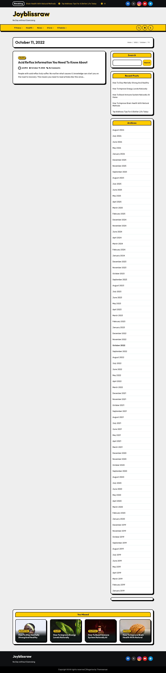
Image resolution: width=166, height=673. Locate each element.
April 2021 (117, 441)
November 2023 (119, 268)
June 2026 (117, 142)
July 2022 (117, 363)
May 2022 (117, 375)
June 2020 (117, 489)
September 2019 (120, 543)
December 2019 (119, 525)
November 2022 (119, 339)
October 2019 (118, 537)
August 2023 (118, 286)
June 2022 (117, 369)
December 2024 (119, 220)
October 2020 (119, 465)
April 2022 (117, 381)
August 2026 (118, 130)
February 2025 (119, 214)
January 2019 (119, 591)
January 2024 (119, 256)
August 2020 (118, 477)
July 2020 (117, 483)
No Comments (54, 68)
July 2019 (117, 555)
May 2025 (117, 196)
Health (29, 28)
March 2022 (118, 387)
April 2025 (117, 202)
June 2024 (117, 232)
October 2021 (118, 405)
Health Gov (24, 631)
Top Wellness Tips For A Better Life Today (130, 112)
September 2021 (120, 411)
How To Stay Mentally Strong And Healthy (131, 83)
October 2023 (118, 274)
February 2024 (119, 250)
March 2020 (118, 507)
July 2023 (117, 291)
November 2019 (119, 531)
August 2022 (118, 357)
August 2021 (118, 417)
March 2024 (118, 244)
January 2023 (119, 327)
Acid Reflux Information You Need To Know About (53, 62)
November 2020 (119, 459)
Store (50, 28)
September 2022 (120, 351)
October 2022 (119, 345)
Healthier (93, 631)
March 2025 (118, 208)
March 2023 (118, 315)
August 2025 (118, 178)
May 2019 (117, 567)
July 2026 (117, 136)
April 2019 (117, 573)
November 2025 (119, 166)
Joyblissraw (31, 13)
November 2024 (119, 226)
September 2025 (120, 172)
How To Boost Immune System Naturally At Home (98, 637)
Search (132, 55)
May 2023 (117, 303)
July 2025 (117, 184)
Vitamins (61, 28)
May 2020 (117, 495)
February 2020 (119, 513)
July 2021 (117, 423)
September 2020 (120, 471)
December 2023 (119, 262)
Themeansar (102, 669)
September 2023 (120, 280)
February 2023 (119, 321)
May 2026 (117, 148)
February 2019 (119, 585)
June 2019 (117, 561)
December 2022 (119, 333)
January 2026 (119, 154)
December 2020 (119, 453)
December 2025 (119, 160)
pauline (25, 68)
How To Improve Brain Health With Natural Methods (133, 637)
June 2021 (117, 429)
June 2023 (117, 297)
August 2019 (118, 549)
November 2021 (119, 399)
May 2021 (117, 435)
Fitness (18, 28)
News (40, 28)
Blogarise (90, 669)
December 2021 (119, 393)
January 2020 (119, 519)
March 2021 (118, 447)
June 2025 (117, 190)
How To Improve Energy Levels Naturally (130, 89)
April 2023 (117, 309)
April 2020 (117, 501)
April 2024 (117, 238)
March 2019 (118, 579)
